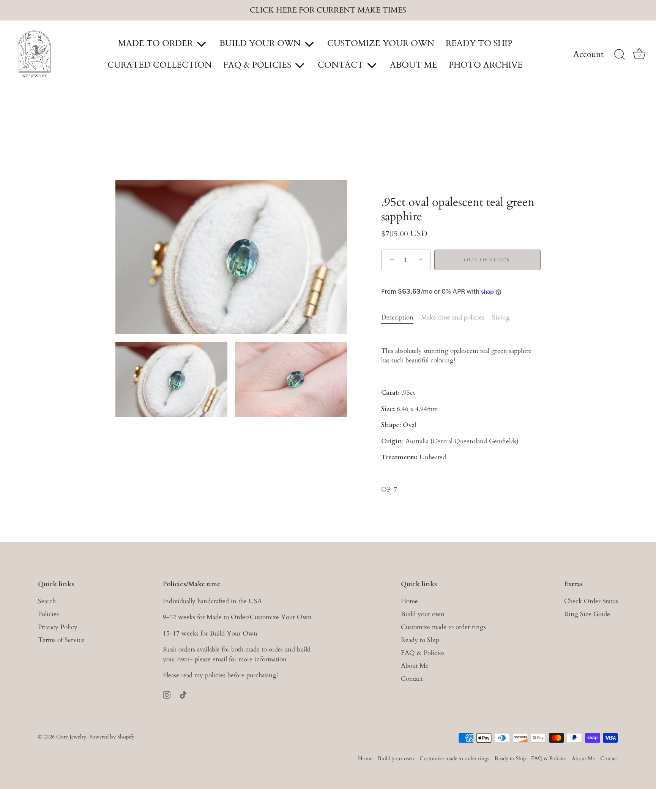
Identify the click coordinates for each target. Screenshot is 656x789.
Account (588, 55)
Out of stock (487, 259)
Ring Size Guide (587, 613)
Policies (48, 613)
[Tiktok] (183, 693)
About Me (415, 665)
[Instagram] (166, 693)
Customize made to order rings (443, 626)
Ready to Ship (420, 639)
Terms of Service (61, 639)
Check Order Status (591, 600)
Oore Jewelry (71, 736)
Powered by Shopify (111, 736)
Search (47, 600)
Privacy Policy (57, 626)
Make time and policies (452, 317)
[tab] (401, 318)
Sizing (501, 317)
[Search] (619, 54)
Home (409, 600)
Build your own (423, 613)
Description (397, 317)
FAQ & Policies (423, 652)
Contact (412, 678)
